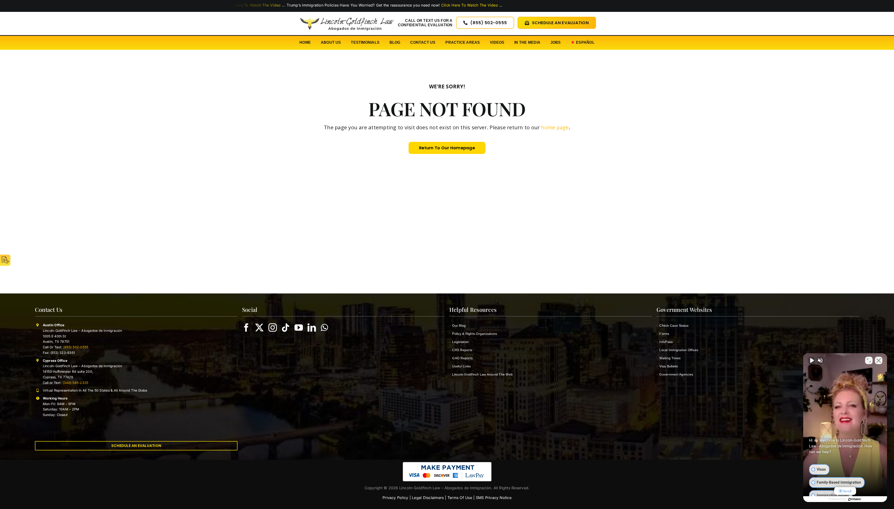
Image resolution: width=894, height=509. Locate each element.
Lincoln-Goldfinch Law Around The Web (481, 374)
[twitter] (259, 327)
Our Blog (457, 325)
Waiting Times (669, 358)
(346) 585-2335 (75, 383)
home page (555, 127)
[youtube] (299, 327)
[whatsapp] (324, 327)
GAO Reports (461, 358)
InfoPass (665, 342)
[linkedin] (312, 327)
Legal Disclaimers (428, 497)
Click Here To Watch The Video (393, 5)
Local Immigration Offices (677, 350)
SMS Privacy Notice (493, 497)
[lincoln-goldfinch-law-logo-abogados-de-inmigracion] (347, 15)
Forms (663, 334)
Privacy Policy (395, 497)
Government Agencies (675, 374)
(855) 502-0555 (75, 347)
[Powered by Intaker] (855, 499)
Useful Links (460, 366)
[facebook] (246, 327)
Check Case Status (673, 325)
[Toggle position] (869, 360)
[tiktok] (285, 327)
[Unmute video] (811, 360)
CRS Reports (460, 350)
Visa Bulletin (667, 366)
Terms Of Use (459, 497)
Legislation (459, 342)
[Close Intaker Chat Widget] (878, 360)
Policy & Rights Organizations (473, 334)
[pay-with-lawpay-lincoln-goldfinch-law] (447, 464)
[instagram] (272, 327)
